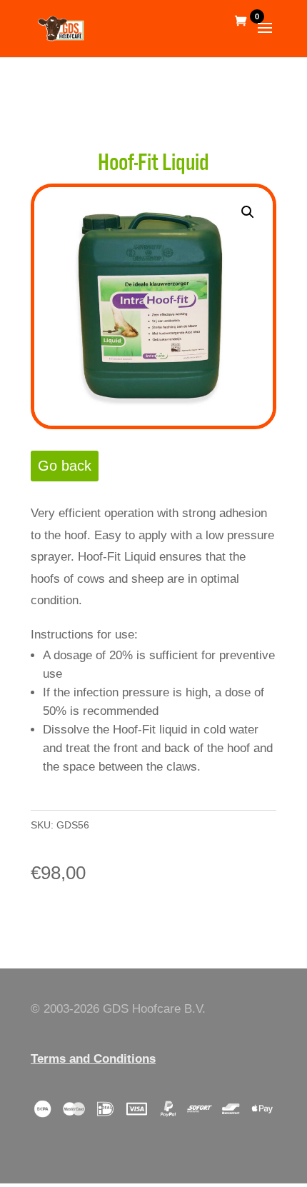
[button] (248, 212)
